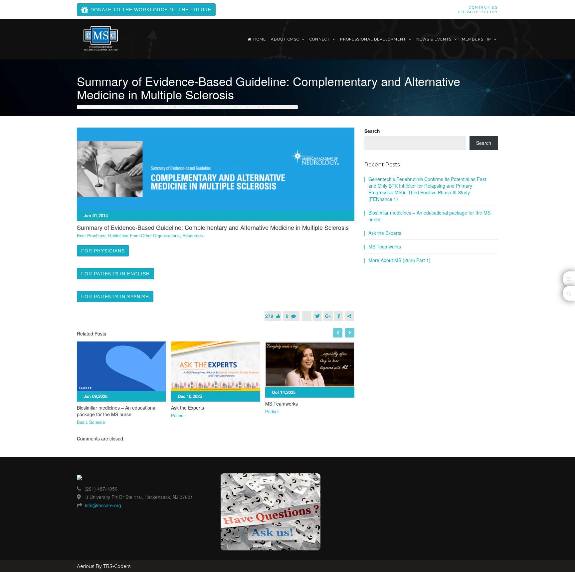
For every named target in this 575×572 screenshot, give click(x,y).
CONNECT (320, 39)
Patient (178, 416)
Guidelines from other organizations (144, 235)
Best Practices (103, 107)
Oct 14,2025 (283, 392)
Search (372, 131)
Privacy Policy (478, 12)
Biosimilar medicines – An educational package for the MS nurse (116, 411)
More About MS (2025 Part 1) (399, 260)
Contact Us (483, 7)
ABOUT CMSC (285, 39)
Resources (192, 235)
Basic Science (91, 422)
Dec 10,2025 (190, 396)
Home (259, 39)
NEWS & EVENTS (434, 39)
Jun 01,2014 (96, 215)
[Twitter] (317, 316)
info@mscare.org (103, 505)
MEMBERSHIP (477, 39)
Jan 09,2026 (95, 396)
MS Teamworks (281, 403)
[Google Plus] (328, 316)
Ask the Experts (187, 407)
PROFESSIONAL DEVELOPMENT (373, 39)
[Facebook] (338, 316)
